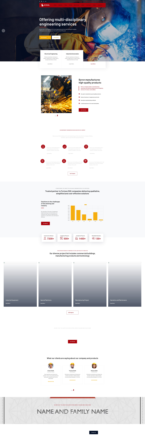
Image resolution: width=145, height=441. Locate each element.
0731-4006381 (79, 1)
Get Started (45, 37)
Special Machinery (45, 300)
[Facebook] (39, 1)
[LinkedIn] (45, 1)
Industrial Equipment (12, 300)
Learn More (56, 37)
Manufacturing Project (82, 300)
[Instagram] (43, 1)
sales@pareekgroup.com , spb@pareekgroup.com (96, 1)
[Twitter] (41, 1)
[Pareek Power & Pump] (46, 5)
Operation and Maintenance (118, 300)
